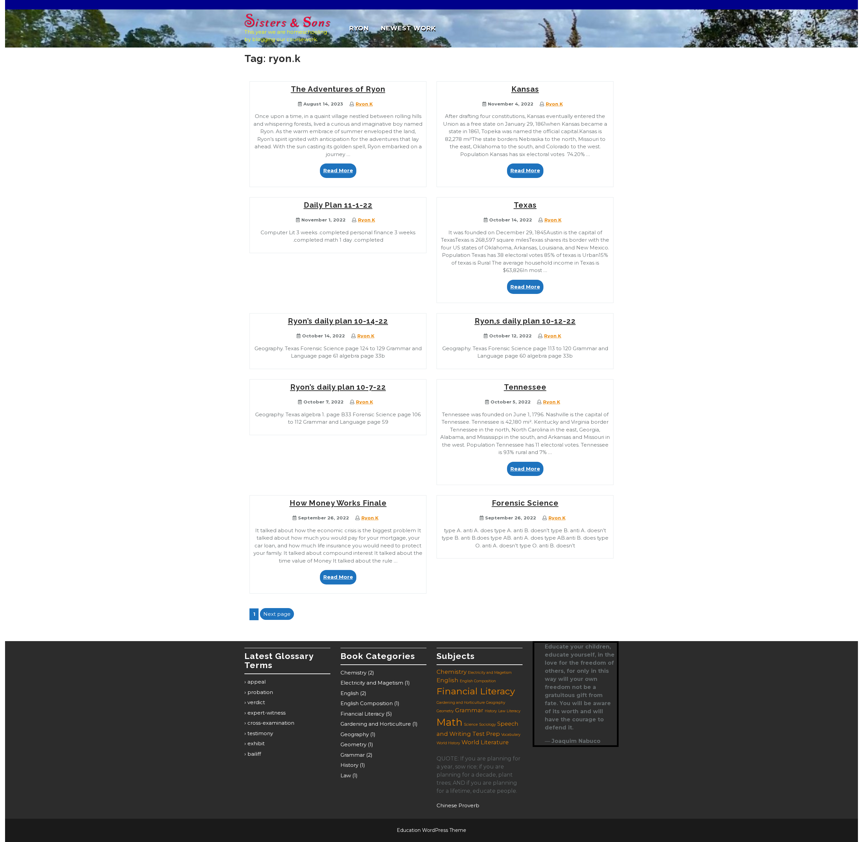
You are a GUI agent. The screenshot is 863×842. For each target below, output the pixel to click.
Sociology (487, 724)
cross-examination (270, 723)
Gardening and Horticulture (375, 724)
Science (471, 724)
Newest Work (408, 28)
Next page (277, 614)
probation (260, 692)
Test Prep (486, 733)
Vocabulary (510, 734)
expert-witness (266, 713)
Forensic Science (525, 503)
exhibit (256, 743)
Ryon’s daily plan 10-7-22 (338, 387)
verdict (256, 702)
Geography (354, 734)
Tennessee (525, 387)
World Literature (485, 742)
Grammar (352, 755)
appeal (256, 682)
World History (448, 743)
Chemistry (353, 672)
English (349, 693)
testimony (260, 733)
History (349, 765)
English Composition (366, 703)
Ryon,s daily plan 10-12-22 (525, 321)
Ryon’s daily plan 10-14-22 (338, 321)
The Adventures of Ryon (338, 89)
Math (450, 722)
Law (345, 775)
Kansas (525, 89)
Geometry (353, 744)
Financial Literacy (362, 714)
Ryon (359, 28)
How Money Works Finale (338, 503)
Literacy (513, 711)
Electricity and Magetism (371, 683)
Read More (339, 172)
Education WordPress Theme (431, 830)
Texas (525, 205)
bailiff (254, 754)
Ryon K (364, 104)
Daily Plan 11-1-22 (338, 205)
